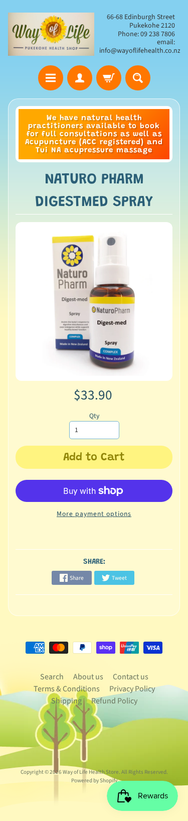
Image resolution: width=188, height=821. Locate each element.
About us (88, 676)
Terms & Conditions (67, 688)
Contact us (130, 676)
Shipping (66, 700)
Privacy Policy (132, 688)
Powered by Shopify (94, 780)
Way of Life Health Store (91, 772)
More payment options (94, 514)
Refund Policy (114, 700)
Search (52, 676)
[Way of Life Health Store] (51, 34)
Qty (94, 416)
